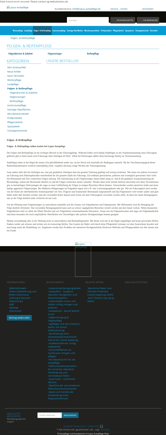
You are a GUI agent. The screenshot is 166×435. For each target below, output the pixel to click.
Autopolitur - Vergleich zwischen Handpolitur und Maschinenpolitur (62, 294)
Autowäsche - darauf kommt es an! (63, 312)
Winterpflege (18, 30)
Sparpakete (129, 30)
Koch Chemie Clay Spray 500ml (100, 299)
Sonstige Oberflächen (75, 30)
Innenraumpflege (59, 30)
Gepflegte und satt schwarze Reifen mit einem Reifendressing (64, 327)
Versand (105, 429)
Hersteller (154, 30)
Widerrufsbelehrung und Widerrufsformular (22, 293)
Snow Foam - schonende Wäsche (61, 380)
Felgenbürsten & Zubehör (20, 53)
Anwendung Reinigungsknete (65, 288)
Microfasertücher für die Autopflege (61, 361)
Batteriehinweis (17, 288)
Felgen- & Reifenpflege (42, 30)
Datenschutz (16, 301)
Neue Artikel (14, 71)
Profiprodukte (106, 30)
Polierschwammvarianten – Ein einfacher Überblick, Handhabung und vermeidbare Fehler (63, 370)
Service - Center (119, 8)
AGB (11, 304)
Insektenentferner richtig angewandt (62, 345)
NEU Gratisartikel (16, 67)
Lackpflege (28, 30)
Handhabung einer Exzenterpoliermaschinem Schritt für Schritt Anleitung (63, 337)
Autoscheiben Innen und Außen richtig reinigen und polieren (63, 304)
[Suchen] (106, 20)
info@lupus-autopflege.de (86, 8)
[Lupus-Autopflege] (24, 14)
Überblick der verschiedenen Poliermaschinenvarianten (64, 387)
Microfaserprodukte (92, 30)
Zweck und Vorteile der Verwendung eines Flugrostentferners (61, 395)
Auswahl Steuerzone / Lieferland (81, 426)
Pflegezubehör (118, 30)
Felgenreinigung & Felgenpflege (58, 319)
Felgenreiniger (55, 53)
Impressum (15, 310)
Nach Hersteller (15, 75)
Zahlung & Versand (19, 297)
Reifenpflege (93, 53)
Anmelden (148, 8)
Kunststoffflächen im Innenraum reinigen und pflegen (61, 353)
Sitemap (13, 307)
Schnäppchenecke (142, 30)
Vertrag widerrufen (19, 317)
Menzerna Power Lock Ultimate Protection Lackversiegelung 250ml (100, 291)
